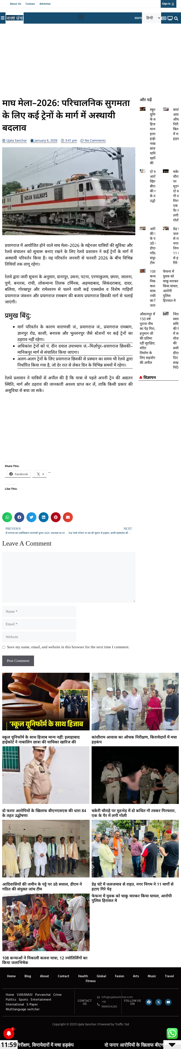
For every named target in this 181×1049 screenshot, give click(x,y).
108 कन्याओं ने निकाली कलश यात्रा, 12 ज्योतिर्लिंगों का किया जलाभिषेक (44, 960)
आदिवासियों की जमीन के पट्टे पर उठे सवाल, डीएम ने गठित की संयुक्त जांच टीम (42, 886)
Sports (23, 999)
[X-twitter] (158, 1002)
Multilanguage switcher (23, 1009)
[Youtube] (168, 1002)
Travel (169, 976)
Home (11, 976)
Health (83, 976)
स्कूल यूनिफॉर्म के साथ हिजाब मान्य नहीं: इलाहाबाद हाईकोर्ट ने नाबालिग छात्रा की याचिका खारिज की (41, 739)
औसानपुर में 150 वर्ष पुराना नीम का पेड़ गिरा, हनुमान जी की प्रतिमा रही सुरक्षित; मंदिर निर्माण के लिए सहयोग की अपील (147, 338)
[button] (80, 17)
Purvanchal (43, 994)
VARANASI (24, 994)
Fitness (91, 981)
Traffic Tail (122, 1024)
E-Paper (32, 1004)
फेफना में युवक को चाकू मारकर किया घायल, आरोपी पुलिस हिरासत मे (170, 286)
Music (152, 976)
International (15, 1004)
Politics (11, 999)
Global (101, 976)
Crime (57, 994)
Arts (136, 976)
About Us (15, 3)
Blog (28, 976)
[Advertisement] (90, 59)
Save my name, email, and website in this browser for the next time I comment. (68, 647)
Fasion (119, 976)
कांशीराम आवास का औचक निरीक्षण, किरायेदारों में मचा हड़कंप (134, 739)
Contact (30, 3)
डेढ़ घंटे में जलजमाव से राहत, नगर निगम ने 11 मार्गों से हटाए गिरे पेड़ (132, 886)
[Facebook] (148, 1002)
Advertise (45, 3)
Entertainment (41, 999)
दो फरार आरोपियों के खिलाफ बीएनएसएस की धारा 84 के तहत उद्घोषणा (44, 813)
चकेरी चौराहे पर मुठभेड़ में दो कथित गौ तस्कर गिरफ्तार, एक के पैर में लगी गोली (134, 813)
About (44, 976)
